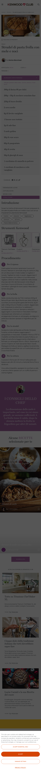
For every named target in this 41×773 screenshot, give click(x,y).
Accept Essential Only (20, 746)
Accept (20, 754)
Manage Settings (20, 761)
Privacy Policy (20, 767)
